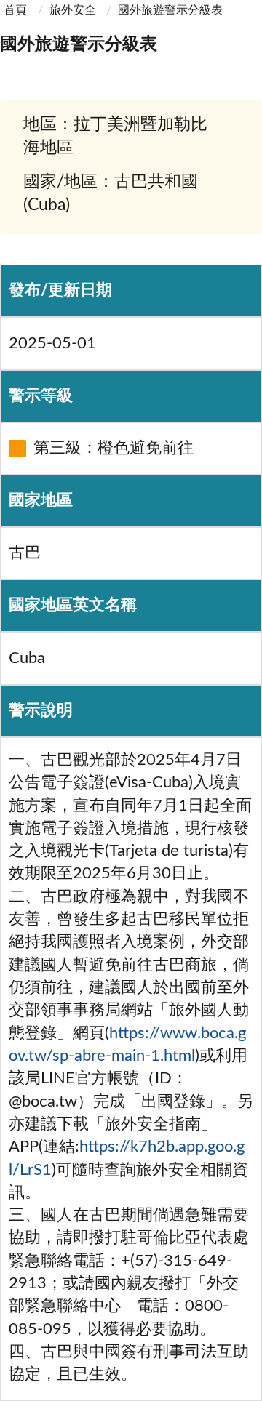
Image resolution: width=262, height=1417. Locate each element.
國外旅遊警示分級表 (170, 10)
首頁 (15, 10)
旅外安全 (72, 10)
